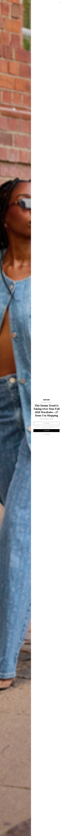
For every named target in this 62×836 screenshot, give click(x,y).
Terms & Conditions (52, 426)
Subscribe (46, 430)
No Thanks (46, 434)
